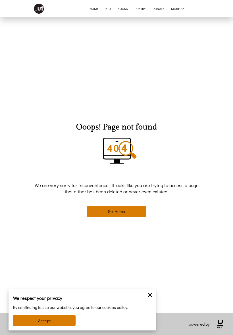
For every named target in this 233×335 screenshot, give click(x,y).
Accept (44, 320)
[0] (220, 9)
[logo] (220, 324)
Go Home (116, 211)
